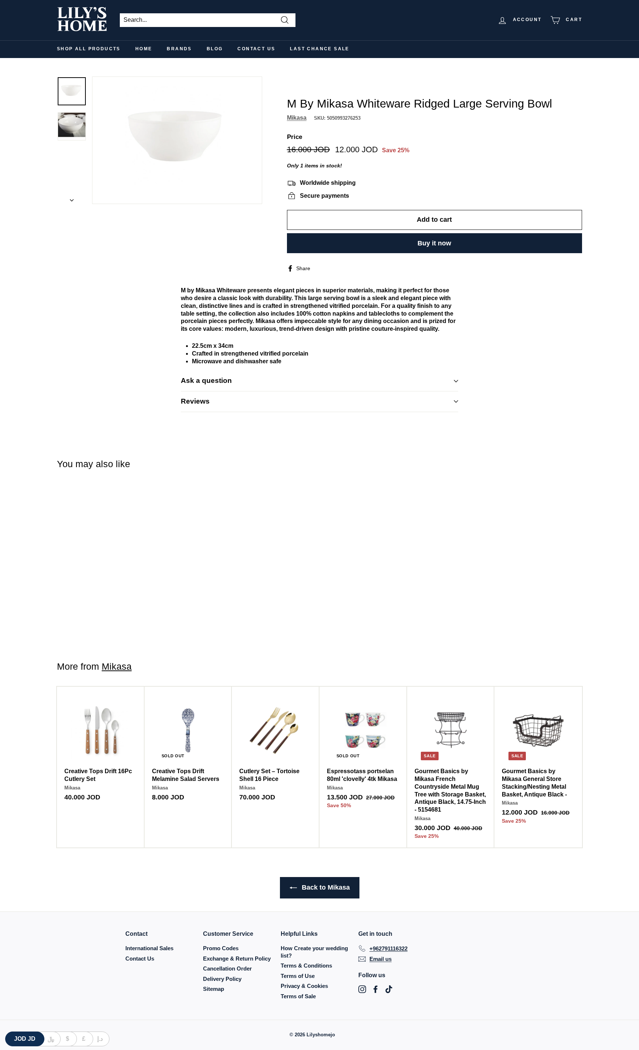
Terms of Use (298, 976)
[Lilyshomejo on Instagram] (362, 989)
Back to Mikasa (325, 887)
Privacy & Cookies (304, 986)
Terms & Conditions (306, 965)
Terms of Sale (298, 996)
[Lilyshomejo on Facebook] (375, 989)
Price (294, 136)
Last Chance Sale (319, 48)
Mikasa (297, 117)
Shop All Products (89, 48)
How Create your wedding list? (314, 952)
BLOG (215, 48)
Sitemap (213, 989)
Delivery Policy (222, 979)
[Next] (72, 198)
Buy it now (434, 243)
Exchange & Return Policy (237, 958)
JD (25, 1039)
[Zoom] (177, 140)
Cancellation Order (227, 968)
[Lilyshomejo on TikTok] (389, 989)
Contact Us (256, 48)
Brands (179, 48)
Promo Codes (221, 948)
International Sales (149, 948)
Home (143, 48)
